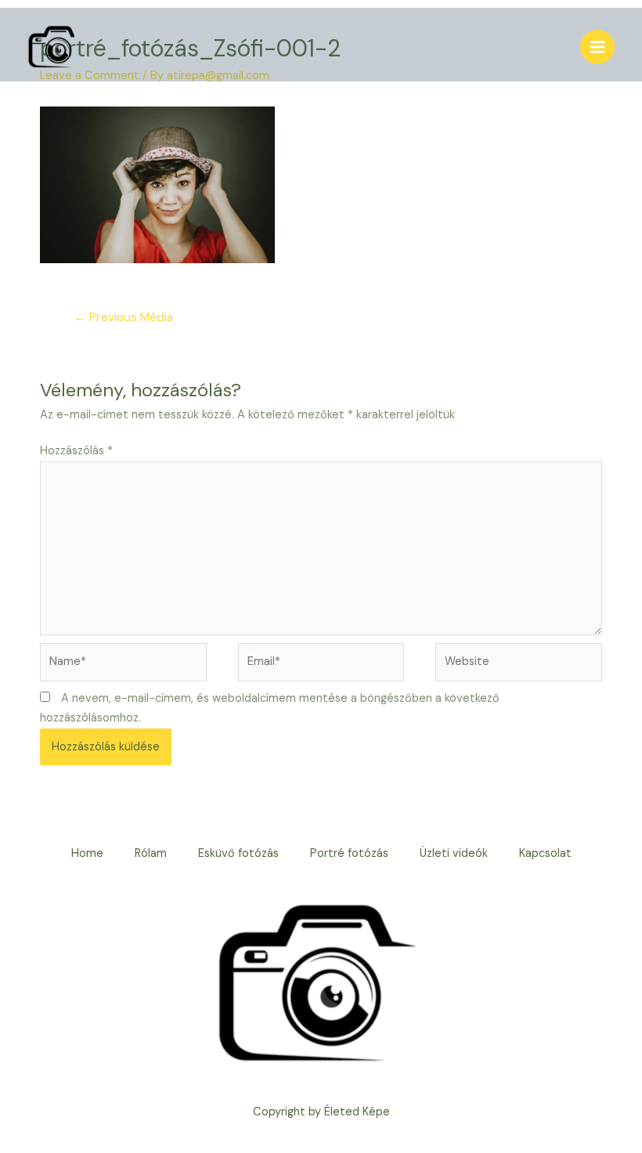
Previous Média (123, 317)
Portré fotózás (349, 853)
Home (87, 853)
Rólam (151, 853)
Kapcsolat (545, 853)
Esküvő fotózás (238, 853)
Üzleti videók (454, 853)
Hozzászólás (76, 450)
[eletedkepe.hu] (50, 46)
